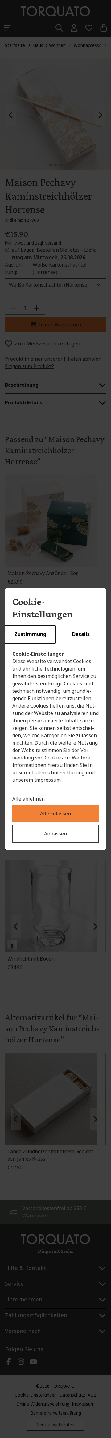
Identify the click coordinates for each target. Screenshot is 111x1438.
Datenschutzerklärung (58, 772)
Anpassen (55, 833)
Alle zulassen (55, 813)
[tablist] (55, 634)
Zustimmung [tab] (30, 634)
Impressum (47, 779)
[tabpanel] (55, 717)
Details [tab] (81, 634)
